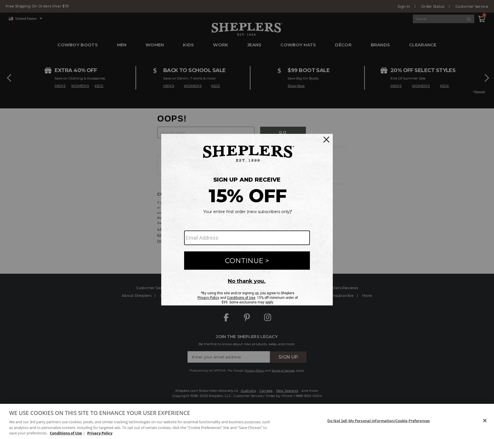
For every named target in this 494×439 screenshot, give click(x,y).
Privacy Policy (99, 433)
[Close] (485, 420)
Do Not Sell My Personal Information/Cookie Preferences (378, 420)
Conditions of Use (66, 433)
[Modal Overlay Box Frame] (247, 219)
